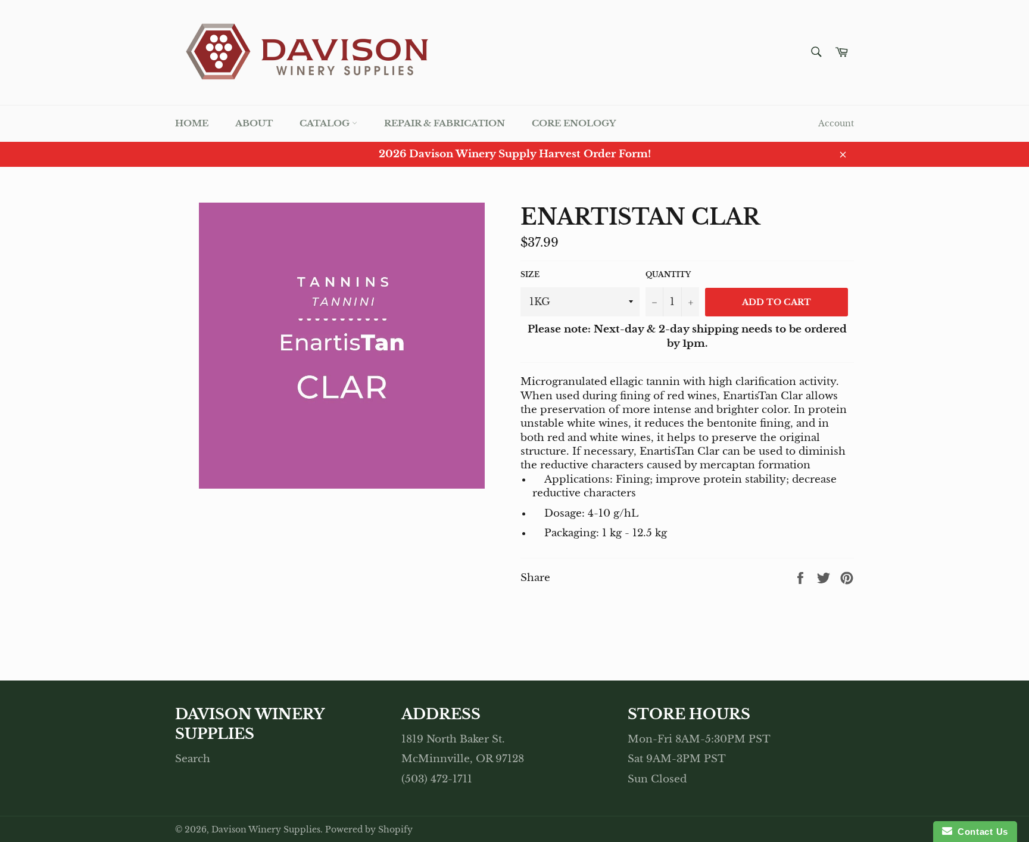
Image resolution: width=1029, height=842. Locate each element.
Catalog (326, 123)
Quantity (668, 274)
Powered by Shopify (369, 830)
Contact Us (980, 832)
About (254, 123)
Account (836, 123)
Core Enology (574, 123)
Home (191, 123)
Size (530, 274)
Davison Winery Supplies (265, 830)
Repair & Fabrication (444, 123)
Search (192, 759)
